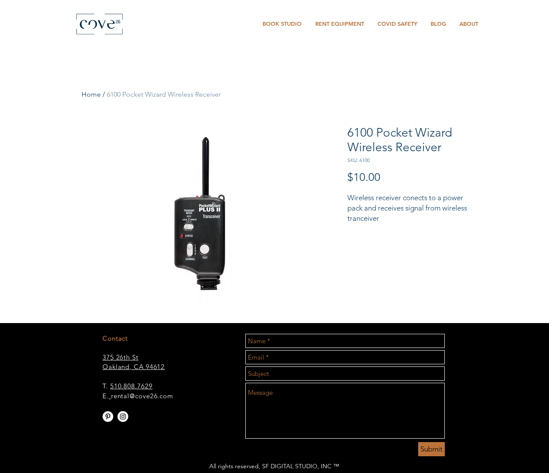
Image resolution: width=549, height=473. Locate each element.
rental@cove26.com (142, 396)
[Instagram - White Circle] (123, 416)
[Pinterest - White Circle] (108, 416)
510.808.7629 (131, 386)
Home (91, 94)
